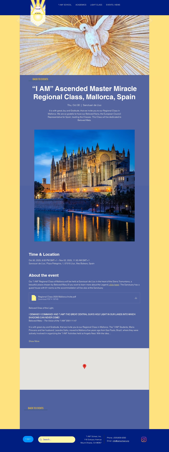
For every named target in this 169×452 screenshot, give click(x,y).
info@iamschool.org (121, 441)
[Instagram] (143, 439)
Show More (34, 341)
